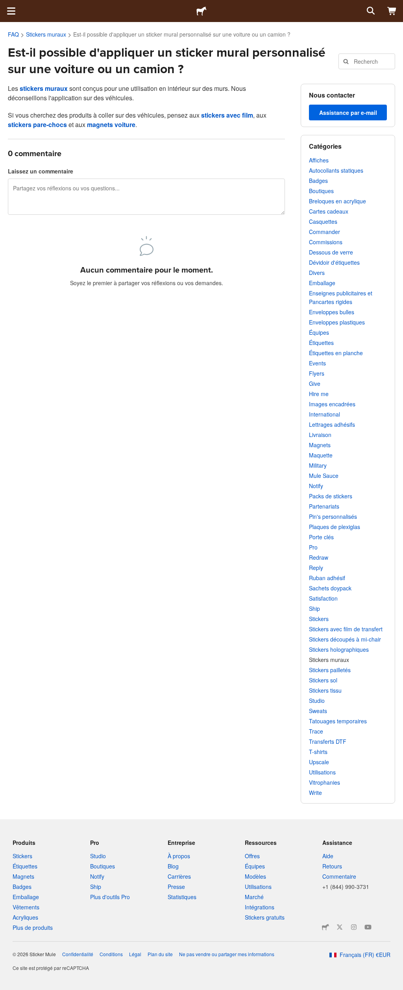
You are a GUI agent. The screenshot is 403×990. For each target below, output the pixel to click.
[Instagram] (354, 927)
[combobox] (366, 61)
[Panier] (392, 11)
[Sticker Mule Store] (325, 927)
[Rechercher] (370, 11)
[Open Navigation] (11, 11)
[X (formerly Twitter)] (339, 927)
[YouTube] (368, 927)
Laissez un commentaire (40, 171)
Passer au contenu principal (6, 6)
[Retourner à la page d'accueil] (201, 11)
